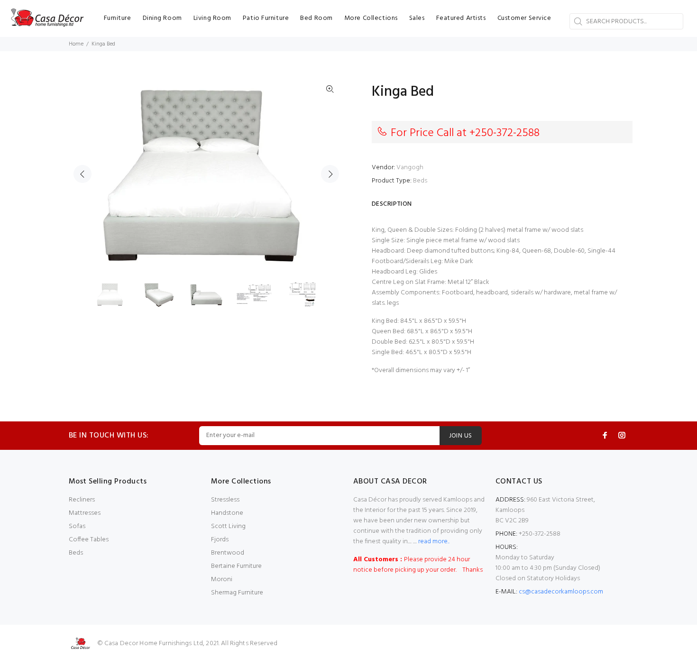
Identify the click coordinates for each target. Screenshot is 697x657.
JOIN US (460, 435)
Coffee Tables (89, 539)
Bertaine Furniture (236, 566)
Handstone (227, 513)
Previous (82, 174)
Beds (420, 180)
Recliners (82, 499)
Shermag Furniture (237, 592)
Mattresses (85, 513)
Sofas (77, 526)
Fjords (220, 539)
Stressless (225, 499)
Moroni (221, 579)
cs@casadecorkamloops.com (561, 591)
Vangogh (409, 167)
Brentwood (227, 553)
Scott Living (228, 526)
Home (76, 44)
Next (330, 174)
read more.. (433, 541)
